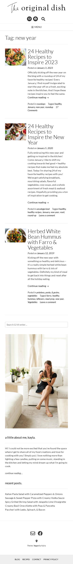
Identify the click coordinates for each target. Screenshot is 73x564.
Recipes (26, 559)
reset (62, 212)
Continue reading (38, 97)
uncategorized (43, 209)
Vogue (36, 545)
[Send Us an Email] (29, 18)
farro (49, 295)
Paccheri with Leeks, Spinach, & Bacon (25, 509)
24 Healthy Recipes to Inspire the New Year (46, 134)
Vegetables (32, 302)
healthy (58, 104)
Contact (36, 559)
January (31, 107)
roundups (40, 104)
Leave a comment (47, 215)
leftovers (40, 299)
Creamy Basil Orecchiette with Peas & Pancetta (30, 505)
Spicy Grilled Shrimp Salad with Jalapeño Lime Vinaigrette (35, 501)
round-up (32, 215)
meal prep (49, 299)
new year (40, 107)
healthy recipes (34, 212)
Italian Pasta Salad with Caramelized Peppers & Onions (34, 494)
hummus (31, 299)
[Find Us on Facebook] (35, 18)
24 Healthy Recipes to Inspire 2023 (43, 56)
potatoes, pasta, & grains (47, 292)
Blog (17, 559)
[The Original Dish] (36, 7)
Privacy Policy (50, 559)
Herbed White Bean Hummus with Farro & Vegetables (44, 239)
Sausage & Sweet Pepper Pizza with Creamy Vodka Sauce (34, 497)
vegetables (32, 295)
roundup (49, 107)
